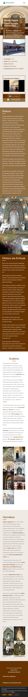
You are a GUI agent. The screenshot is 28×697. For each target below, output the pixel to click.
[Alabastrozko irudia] (8, 656)
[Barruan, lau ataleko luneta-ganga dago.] (8, 475)
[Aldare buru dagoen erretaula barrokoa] (8, 640)
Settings (16, 694)
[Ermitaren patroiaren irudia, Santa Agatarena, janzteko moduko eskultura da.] (19, 640)
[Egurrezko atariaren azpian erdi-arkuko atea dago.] (19, 460)
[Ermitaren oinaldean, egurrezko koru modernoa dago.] (19, 489)
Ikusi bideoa (15, 96)
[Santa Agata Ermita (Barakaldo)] (14, 55)
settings (13, 692)
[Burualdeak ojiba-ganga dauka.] (19, 475)
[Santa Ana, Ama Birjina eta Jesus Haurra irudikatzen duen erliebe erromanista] (19, 655)
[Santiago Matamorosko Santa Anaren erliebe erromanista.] (8, 655)
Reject (10, 694)
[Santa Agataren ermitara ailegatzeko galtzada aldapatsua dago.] (8, 460)
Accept (4, 694)
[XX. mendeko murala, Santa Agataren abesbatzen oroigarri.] (8, 504)
